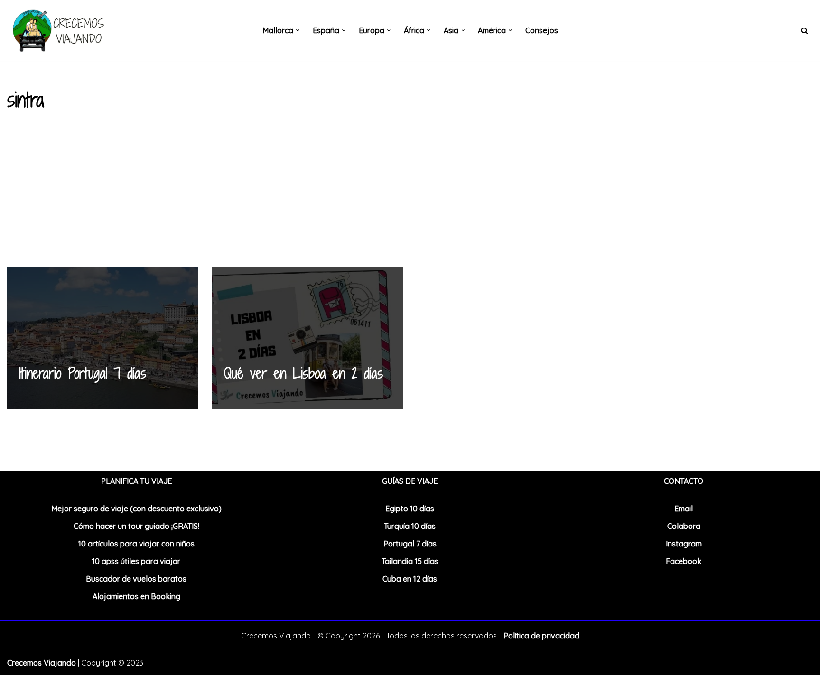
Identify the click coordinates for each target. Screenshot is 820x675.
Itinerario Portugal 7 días (82, 373)
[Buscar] (804, 30)
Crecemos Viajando (41, 662)
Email (683, 508)
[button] (297, 30)
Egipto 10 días (409, 508)
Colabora (683, 526)
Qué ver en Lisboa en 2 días (303, 373)
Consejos (541, 30)
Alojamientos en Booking (136, 596)
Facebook (683, 561)
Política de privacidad (541, 635)
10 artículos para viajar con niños (136, 543)
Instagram (684, 543)
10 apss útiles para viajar (136, 561)
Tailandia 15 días (410, 561)
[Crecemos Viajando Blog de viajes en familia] (57, 30)
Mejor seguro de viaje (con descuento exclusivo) (136, 508)
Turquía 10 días (410, 526)
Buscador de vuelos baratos (136, 578)
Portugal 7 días (410, 543)
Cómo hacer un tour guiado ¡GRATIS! (136, 526)
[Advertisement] (410, 195)
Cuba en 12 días (409, 578)
